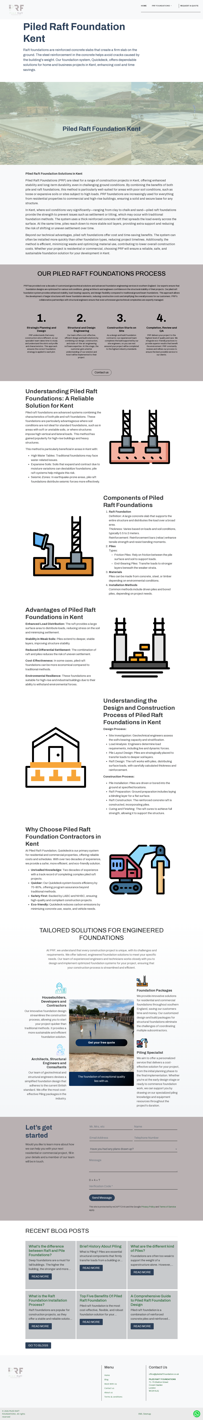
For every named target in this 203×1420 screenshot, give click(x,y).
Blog (106, 1379)
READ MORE (40, 1276)
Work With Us (110, 1384)
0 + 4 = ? (94, 1180)
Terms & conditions (113, 1396)
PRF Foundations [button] (161, 6)
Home (144, 6)
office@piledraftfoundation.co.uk (164, 1374)
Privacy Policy (148, 1207)
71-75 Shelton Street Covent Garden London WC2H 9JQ (162, 1385)
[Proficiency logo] (16, 9)
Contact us (102, 372)
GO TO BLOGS (38, 1345)
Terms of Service (167, 1207)
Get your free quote (101, 1042)
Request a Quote (189, 6)
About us (108, 1392)
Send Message (102, 1197)
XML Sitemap (144, 1413)
